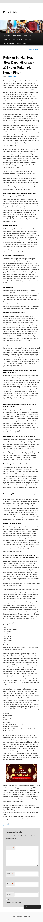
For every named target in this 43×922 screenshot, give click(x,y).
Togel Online (28, 39)
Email (10, 884)
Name (10, 873)
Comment (10, 847)
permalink (6, 825)
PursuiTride (10, 12)
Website (9, 894)
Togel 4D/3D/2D (21, 43)
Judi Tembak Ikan (9, 43)
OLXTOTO (27, 916)
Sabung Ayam (28, 35)
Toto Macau (7, 35)
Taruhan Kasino (17, 39)
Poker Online (17, 35)
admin (28, 823)
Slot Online (7, 39)
